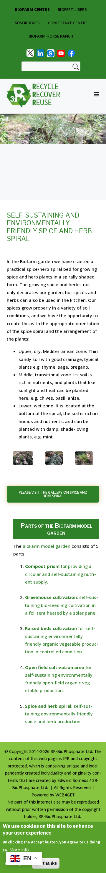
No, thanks (46, 863)
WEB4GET (65, 795)
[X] (30, 53)
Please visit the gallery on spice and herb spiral (53, 494)
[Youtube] (61, 53)
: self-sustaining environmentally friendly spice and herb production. (59, 714)
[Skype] (50, 53)
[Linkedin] (40, 53)
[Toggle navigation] (94, 96)
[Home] (35, 95)
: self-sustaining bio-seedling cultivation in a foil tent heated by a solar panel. (61, 605)
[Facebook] (71, 53)
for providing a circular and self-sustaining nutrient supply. (60, 574)
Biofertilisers (72, 9)
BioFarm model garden (46, 546)
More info (19, 850)
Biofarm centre (32, 9)
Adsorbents (27, 22)
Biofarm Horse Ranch (51, 36)
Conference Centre (67, 22)
